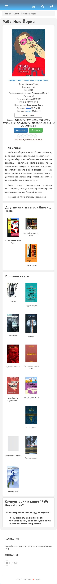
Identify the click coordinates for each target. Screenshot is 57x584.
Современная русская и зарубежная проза (28, 80)
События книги (28, 115)
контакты (22, 546)
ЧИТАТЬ (36, 130)
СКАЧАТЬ (21, 130)
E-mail (14, 562)
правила (41, 546)
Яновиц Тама (31, 84)
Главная (7, 13)
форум (15, 546)
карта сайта (32, 546)
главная (8, 546)
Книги (16, 13)
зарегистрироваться (31, 523)
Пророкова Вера (34, 105)
